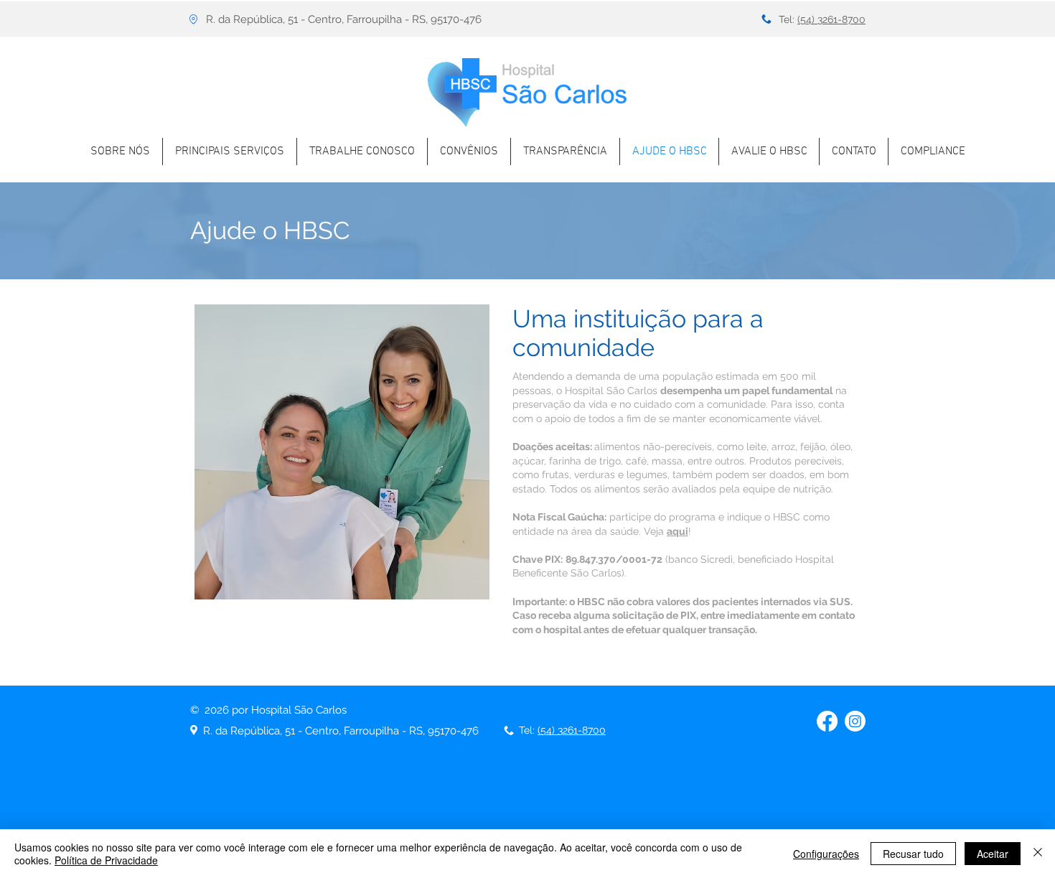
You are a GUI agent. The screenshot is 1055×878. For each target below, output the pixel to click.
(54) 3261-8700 (831, 19)
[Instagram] (855, 721)
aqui (677, 531)
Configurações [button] (826, 853)
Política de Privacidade (106, 860)
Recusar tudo (913, 853)
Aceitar (992, 853)
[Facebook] (827, 721)
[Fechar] (1037, 854)
